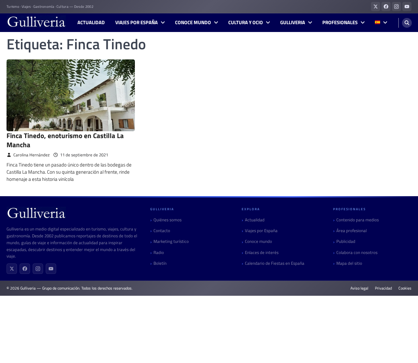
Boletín (160, 263)
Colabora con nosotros (357, 252)
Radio (158, 252)
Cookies (404, 288)
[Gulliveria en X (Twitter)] (375, 6)
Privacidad (383, 288)
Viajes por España (136, 22)
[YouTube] (51, 268)
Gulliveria (292, 22)
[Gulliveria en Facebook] (386, 6)
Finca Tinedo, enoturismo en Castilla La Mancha (65, 140)
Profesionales (340, 22)
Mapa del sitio (349, 263)
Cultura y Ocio (245, 22)
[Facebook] (25, 268)
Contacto (161, 231)
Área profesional (351, 231)
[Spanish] (381, 22)
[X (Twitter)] (12, 268)
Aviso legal (359, 288)
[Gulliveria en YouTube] (406, 6)
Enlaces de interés (262, 252)
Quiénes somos (167, 220)
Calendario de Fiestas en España (274, 263)
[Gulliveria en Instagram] (396, 6)
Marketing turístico (171, 241)
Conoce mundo (193, 22)
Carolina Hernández (31, 155)
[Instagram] (38, 268)
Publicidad (345, 241)
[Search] (407, 23)
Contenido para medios (357, 220)
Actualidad (91, 22)
